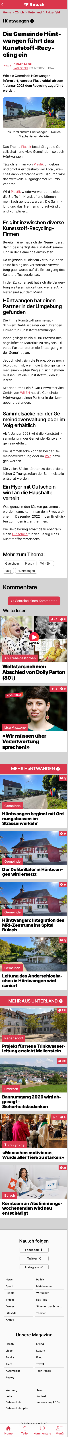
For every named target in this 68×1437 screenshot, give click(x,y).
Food (39, 1357)
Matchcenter (44, 1286)
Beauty (10, 1377)
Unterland (35, 12)
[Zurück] (2, 4)
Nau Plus (41, 1299)
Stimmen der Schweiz (49, 1306)
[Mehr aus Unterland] (34, 1001)
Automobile (13, 1370)
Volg (48, 456)
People (10, 1292)
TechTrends (43, 1370)
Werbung (11, 1390)
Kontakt (41, 1396)
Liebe (9, 1350)
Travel (40, 1364)
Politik (40, 1279)
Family (10, 1357)
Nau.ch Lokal (22, 63)
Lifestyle (11, 1313)
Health (10, 1343)
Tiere (9, 1364)
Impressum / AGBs (48, 1402)
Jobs (9, 1396)
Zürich (19, 12)
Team (40, 1390)
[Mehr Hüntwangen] (34, 769)
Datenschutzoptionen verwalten (19, 1408)
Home (7, 12)
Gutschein (20, 534)
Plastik (26, 147)
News (9, 1279)
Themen (41, 1313)
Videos (10, 1299)
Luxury (40, 1350)
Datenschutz (14, 1402)
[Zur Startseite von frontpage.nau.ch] (34, 4)
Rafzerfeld (53, 12)
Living (40, 1343)
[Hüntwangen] (34, 21)
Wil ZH (25, 393)
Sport (9, 1286)
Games (10, 1306)
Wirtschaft (42, 1292)
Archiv (10, 1319)
